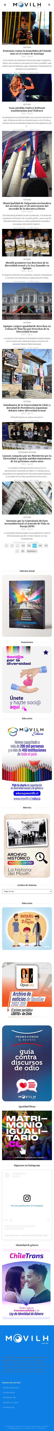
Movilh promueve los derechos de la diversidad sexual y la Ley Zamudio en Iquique (27, 265)
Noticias (27, 47)
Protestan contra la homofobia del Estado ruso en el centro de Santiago (27, 52)
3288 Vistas (33, 421)
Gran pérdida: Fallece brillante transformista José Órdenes (27, 109)
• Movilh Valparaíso (10, 1388)
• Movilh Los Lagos (10, 1402)
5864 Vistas (33, 228)
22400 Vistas (33, 130)
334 (28, 546)
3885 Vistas (33, 282)
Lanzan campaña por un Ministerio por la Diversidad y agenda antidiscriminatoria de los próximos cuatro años (27, 458)
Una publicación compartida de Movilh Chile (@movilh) (28, 1235)
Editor (23, 56)
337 (46, 546)
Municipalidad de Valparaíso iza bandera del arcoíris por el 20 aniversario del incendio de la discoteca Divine (27, 206)
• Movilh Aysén (8, 1407)
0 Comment (19, 73)
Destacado (23, 452)
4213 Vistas (33, 480)
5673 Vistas (33, 542)
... (6, 546)
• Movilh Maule (8, 1393)
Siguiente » (32, 551)
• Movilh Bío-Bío (9, 1397)
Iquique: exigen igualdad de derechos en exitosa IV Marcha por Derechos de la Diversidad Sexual (27, 329)
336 (40, 546)
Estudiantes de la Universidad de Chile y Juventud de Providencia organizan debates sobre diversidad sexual (27, 408)
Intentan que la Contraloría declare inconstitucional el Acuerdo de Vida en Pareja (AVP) (27, 523)
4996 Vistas (33, 73)
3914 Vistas (33, 348)
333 (23, 546)
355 (22, 551)
